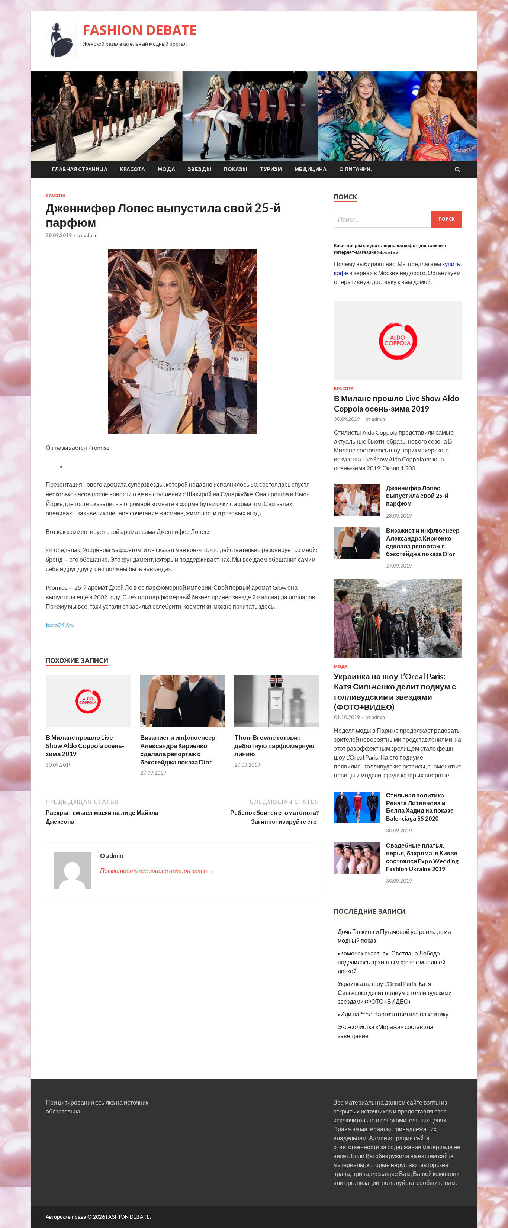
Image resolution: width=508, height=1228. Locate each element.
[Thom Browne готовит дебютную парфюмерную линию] (276, 728)
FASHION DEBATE (140, 30)
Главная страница (79, 169)
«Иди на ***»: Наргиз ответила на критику (393, 1014)
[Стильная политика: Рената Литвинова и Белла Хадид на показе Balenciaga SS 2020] (357, 821)
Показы (235, 169)
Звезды (199, 169)
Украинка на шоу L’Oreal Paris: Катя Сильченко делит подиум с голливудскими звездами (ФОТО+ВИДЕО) (395, 992)
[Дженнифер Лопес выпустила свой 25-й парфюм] (357, 514)
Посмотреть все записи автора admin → (157, 870)
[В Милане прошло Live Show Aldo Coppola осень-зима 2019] (88, 728)
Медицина (311, 169)
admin (91, 235)
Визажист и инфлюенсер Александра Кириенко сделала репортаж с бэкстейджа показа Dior (177, 750)
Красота (132, 169)
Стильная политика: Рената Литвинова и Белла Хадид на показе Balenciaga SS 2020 (420, 807)
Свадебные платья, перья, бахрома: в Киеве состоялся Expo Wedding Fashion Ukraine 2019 (422, 857)
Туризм (271, 169)
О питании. (355, 169)
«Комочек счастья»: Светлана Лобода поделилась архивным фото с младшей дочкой (392, 962)
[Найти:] (398, 219)
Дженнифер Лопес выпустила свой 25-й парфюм (417, 495)
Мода (166, 169)
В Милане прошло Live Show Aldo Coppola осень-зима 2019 (85, 746)
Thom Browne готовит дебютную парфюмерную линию (274, 746)
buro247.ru (60, 624)
